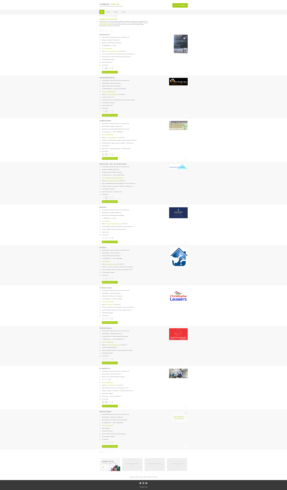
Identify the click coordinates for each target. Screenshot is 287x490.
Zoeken (116, 12)
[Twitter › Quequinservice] (103, 68)
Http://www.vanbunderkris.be (112, 94)
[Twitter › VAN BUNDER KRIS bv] (103, 111)
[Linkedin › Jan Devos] (109, 278)
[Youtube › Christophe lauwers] (112, 318)
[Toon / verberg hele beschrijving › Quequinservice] (125, 54)
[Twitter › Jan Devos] (103, 278)
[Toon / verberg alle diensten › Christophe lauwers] (125, 310)
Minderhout (110, 169)
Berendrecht (110, 40)
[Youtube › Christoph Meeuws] (112, 359)
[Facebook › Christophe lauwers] (106, 318)
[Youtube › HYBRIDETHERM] (112, 154)
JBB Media (142, 486)
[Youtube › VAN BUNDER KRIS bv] (112, 111)
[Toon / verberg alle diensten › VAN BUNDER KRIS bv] (125, 100)
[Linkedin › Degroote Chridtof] (109, 442)
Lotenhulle (112, 333)
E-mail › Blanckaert (106, 221)
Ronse (111, 252)
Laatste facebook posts (107, 62)
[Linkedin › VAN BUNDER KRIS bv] (109, 111)
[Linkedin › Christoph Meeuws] (109, 359)
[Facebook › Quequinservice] (106, 68)
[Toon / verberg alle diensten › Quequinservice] (125, 57)
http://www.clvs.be (110, 304)
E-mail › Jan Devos (106, 261)
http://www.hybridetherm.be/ (112, 137)
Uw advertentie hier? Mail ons (132, 464)
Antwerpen (104, 40)
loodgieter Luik (105, 22)
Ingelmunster (113, 417)
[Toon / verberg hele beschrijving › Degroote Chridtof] (125, 431)
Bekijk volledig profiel (110, 72)
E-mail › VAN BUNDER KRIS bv (109, 91)
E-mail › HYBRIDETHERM (107, 134)
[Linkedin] (146, 483)
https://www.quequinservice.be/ (113, 51)
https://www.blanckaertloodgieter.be (113, 223)
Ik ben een (180, 5)
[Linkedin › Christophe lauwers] (109, 318)
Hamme (112, 83)
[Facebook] (143, 483)
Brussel (112, 373)
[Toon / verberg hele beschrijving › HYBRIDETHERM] (125, 140)
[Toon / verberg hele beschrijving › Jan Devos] (125, 267)
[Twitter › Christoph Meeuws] (103, 359)
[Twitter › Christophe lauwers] (103, 318)
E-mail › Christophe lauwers (108, 301)
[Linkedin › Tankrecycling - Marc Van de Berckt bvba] (109, 197)
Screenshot (123, 51)
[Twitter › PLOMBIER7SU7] (103, 402)
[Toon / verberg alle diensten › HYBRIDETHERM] (125, 143)
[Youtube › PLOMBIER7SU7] (112, 402)
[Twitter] (140, 483)
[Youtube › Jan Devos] (112, 278)
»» (111, 30)
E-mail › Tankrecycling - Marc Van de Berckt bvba (112, 177)
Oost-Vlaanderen (105, 83)
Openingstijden (106, 145)
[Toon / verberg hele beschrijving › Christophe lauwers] (125, 307)
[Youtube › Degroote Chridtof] (112, 442)
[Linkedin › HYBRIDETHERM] (109, 154)
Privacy (146, 486)
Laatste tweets (106, 148)
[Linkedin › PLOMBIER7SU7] (109, 402)
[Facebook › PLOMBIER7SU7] (106, 402)
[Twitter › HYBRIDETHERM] (103, 154)
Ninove (111, 293)
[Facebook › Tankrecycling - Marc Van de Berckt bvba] (106, 197)
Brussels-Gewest (105, 373)
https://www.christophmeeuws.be (113, 344)
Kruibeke (112, 212)
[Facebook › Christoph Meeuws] (106, 359)
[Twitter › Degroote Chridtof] (103, 442)
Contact (123, 12)
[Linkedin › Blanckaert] (109, 238)
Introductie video (127, 148)
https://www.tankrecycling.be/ (112, 180)
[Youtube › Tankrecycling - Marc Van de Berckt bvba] (112, 197)
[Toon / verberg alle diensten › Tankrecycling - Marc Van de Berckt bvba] (125, 186)
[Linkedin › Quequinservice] (109, 68)
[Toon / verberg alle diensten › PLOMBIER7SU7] (125, 390)
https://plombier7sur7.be (111, 385)
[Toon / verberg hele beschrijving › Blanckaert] (125, 226)
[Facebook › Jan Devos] (106, 278)
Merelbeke (112, 126)
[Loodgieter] (101, 12)
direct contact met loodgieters (105, 24)
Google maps (117, 40)
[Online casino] (111, 465)
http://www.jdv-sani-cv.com (112, 264)
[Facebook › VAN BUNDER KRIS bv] (106, 111)
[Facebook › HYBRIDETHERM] (106, 154)
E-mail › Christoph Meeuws (108, 342)
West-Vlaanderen (105, 417)
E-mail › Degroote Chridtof (107, 425)
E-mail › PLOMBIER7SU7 (107, 382)
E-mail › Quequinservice (107, 48)
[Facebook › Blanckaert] (106, 238)
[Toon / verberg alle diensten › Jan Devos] (125, 269)
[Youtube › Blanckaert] (112, 238)
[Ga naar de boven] (186, 72)
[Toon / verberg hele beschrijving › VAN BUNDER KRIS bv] (125, 97)
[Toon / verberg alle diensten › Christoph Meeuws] (125, 350)
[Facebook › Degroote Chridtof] (106, 442)
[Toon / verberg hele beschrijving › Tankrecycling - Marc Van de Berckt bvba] (125, 183)
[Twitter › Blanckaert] (103, 238)
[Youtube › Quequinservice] (112, 68)
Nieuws (108, 12)
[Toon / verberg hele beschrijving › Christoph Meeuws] (125, 347)
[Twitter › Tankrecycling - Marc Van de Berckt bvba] (103, 197)
